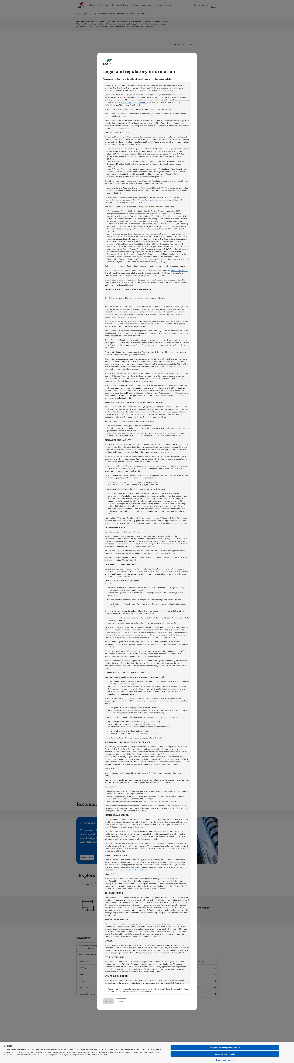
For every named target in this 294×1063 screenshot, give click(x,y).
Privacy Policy (127, 102)
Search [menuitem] (213, 7)
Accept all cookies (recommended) (224, 1048)
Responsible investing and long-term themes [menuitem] (131, 5)
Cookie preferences (225, 1060)
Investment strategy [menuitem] (162, 5)
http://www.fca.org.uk (157, 200)
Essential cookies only (225, 1054)
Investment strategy (85, 14)
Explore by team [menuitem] (201, 5)
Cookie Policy (142, 102)
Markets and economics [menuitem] (99, 5)
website (108, 88)
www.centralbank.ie (179, 270)
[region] (147, 533)
